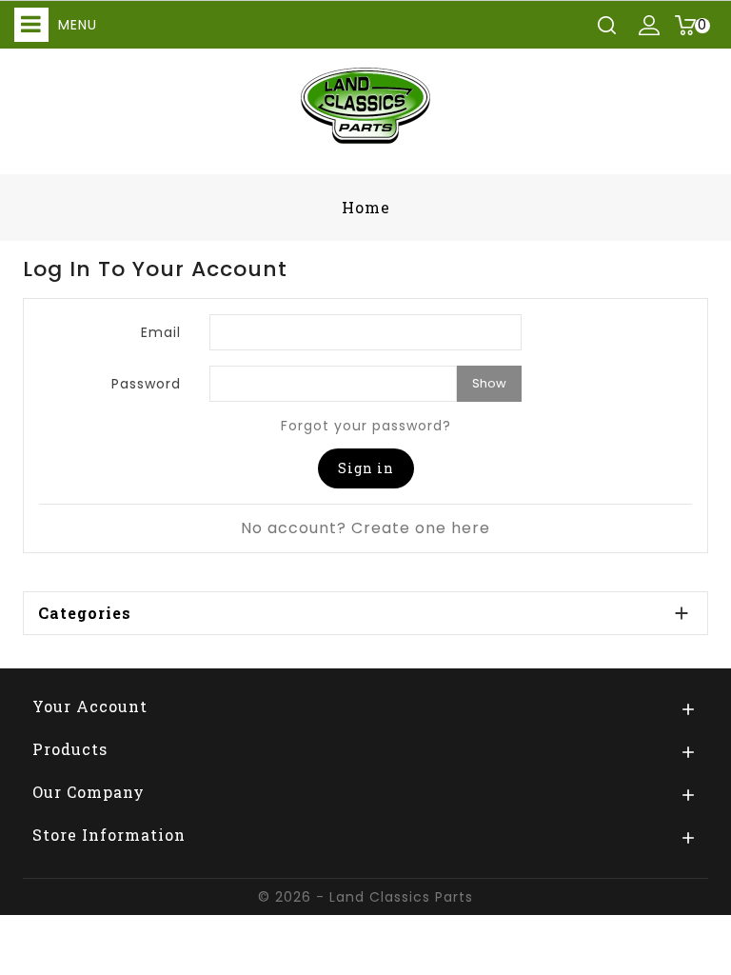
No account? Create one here (365, 528)
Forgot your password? (366, 425)
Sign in (366, 468)
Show (489, 383)
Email (161, 332)
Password (146, 383)
